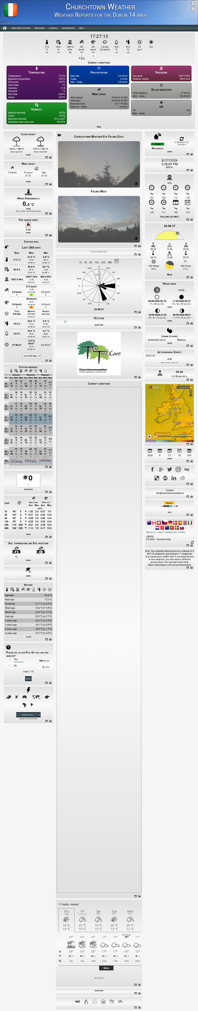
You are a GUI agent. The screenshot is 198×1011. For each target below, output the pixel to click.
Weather (39, 28)
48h (110, 262)
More (169, 274)
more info (28, 489)
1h (80, 262)
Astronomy (68, 28)
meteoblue (99, 977)
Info (81, 28)
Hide (99, 126)
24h (103, 262)
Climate (53, 28)
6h (90, 262)
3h (85, 262)
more (28, 154)
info (169, 512)
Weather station (21, 28)
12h (96, 262)
